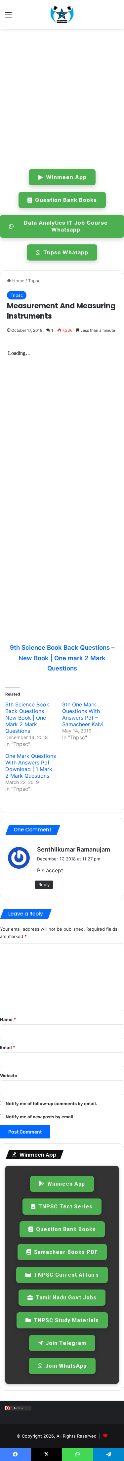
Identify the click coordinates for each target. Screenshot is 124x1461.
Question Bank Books (66, 200)
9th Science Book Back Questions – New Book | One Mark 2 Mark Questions (27, 717)
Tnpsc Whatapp (65, 252)
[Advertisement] (62, 97)
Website (8, 1075)
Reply (44, 884)
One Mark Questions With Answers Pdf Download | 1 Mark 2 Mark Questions (30, 766)
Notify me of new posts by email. (40, 1116)
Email (7, 1047)
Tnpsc (34, 280)
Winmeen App (66, 177)
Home (17, 280)
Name (8, 1019)
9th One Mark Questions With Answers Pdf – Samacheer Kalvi (82, 714)
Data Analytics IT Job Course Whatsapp (66, 226)
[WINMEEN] (62, 14)
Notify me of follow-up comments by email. (51, 1103)
